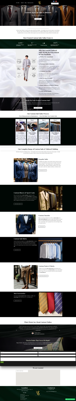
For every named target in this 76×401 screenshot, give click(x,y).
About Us (22, 2)
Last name (39, 351)
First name (2, 351)
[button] (16, 330)
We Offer (17, 2)
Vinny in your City (30, 2)
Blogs (26, 2)
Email (1, 354)
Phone (39, 354)
